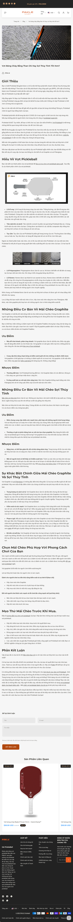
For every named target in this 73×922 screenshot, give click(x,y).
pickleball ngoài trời (50, 118)
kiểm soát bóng (26, 361)
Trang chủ (16, 21)
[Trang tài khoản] (63, 13)
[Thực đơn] (5, 13)
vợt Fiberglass (18, 482)
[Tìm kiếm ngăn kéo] (59, 13)
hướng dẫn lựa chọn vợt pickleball (18, 616)
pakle (10, 528)
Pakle (53, 665)
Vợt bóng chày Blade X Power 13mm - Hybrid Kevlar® (22, 822)
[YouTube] (9, 3)
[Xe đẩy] (68, 13)
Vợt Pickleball (57, 122)
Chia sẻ (7, 73)
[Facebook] (6, 3)
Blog (24, 21)
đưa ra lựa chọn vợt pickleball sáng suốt (49, 164)
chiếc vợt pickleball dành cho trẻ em (35, 685)
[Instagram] (4, 3)
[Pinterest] (12, 3)
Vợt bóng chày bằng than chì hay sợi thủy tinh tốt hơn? (44, 21)
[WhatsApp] (14, 3)
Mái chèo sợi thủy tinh (9, 398)
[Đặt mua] (68, 859)
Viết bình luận (10, 747)
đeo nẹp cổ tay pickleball (31, 346)
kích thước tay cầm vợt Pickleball (55, 672)
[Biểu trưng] (27, 12)
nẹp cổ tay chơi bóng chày (47, 464)
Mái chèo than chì (29, 655)
